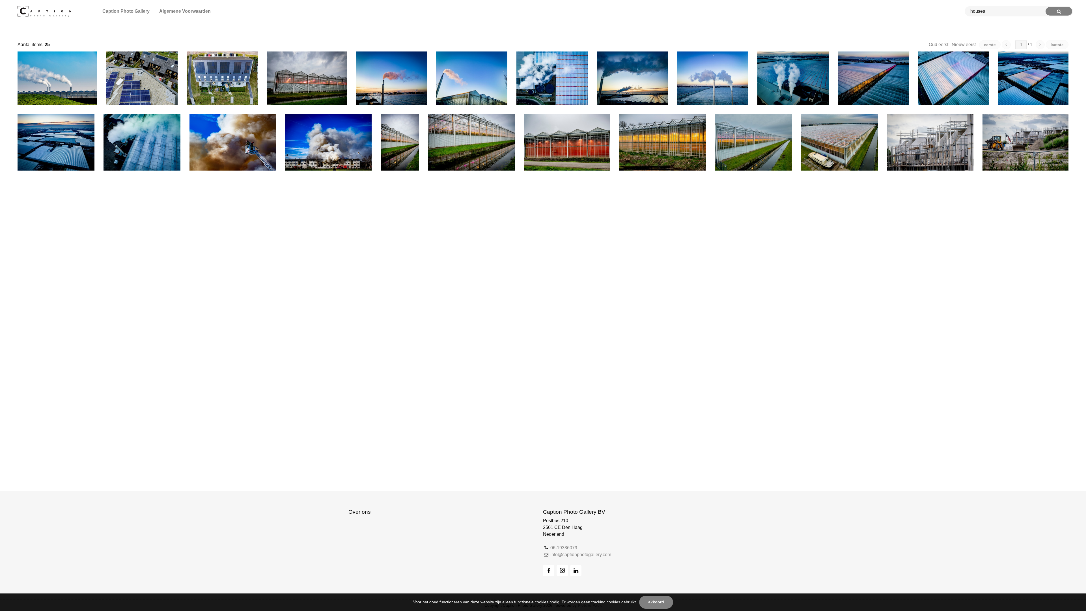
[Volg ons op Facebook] (548, 570)
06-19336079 (563, 547)
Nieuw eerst (964, 44)
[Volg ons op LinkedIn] (575, 570)
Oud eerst (938, 44)
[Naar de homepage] (46, 11)
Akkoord (656, 602)
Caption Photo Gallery (126, 11)
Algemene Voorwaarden (185, 11)
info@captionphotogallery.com (580, 554)
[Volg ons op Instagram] (562, 570)
